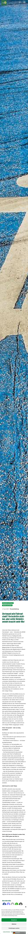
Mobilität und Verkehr (7, 605)
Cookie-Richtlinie (6, 931)
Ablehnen (14, 924)
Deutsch (17, 932)
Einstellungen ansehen (14, 928)
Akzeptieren (14, 920)
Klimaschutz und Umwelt (8, 603)
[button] (26, 907)
